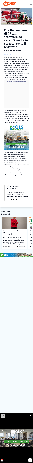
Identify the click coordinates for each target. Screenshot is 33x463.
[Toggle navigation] (31, 4)
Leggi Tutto (22, 246)
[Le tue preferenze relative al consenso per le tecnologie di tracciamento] (30, 460)
